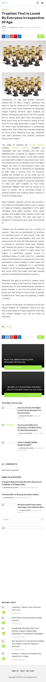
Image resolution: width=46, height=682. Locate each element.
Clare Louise (25, 510)
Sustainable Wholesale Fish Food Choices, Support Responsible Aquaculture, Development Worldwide (27, 631)
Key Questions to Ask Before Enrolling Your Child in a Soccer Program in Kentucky (28, 643)
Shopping (5, 9)
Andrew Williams (16, 27)
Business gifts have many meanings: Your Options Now (31, 505)
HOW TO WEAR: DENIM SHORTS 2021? (27, 443)
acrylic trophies (36, 145)
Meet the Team (27, 671)
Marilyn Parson (26, 416)
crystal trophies (20, 148)
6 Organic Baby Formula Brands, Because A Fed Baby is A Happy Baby (21, 483)
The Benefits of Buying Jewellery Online (20, 494)
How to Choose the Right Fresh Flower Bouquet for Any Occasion (30, 410)
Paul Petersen (26, 433)
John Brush (9, 497)
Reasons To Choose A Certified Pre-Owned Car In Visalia (27, 655)
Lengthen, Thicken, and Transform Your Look (26, 608)
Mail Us (15, 671)
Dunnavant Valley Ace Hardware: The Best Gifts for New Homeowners (29, 427)
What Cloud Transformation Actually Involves (27, 619)
